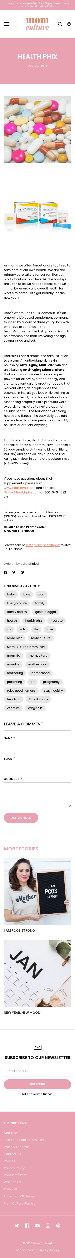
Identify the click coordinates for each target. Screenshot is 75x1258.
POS (18, 1250)
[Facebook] (27, 1225)
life (36, 629)
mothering (15, 673)
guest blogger (45, 612)
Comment (11, 779)
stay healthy (53, 690)
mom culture (41, 638)
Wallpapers (12, 1182)
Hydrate (56, 620)
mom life (13, 655)
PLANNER (10, 1189)
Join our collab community (24, 1140)
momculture (38, 655)
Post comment (21, 818)
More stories (21, 848)
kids (22, 629)
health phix (33, 620)
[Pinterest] (58, 1225)
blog (26, 594)
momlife (13, 664)
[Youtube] (37, 1225)
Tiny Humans (38, 699)
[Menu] (6, 24)
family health (17, 612)
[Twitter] (16, 1225)
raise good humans (21, 690)
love (50, 629)
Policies (9, 1161)
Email (8, 759)
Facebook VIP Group (19, 1196)
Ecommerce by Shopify (43, 1250)
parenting (14, 682)
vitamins (13, 708)
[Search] (60, 24)
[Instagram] (48, 1225)
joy (9, 629)
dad (41, 594)
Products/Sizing (15, 1175)
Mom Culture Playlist (19, 1203)
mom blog (14, 638)
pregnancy (51, 682)
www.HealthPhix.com (19, 488)
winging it (35, 708)
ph (32, 682)
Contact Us (12, 1154)
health (12, 620)
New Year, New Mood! (22, 1012)
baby (11, 594)
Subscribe (37, 1084)
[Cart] (69, 24)
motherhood (37, 664)
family (39, 603)
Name (8, 738)
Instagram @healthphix (43, 545)
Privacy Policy (14, 1168)
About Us (11, 1133)
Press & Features (16, 1147)
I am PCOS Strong (19, 930)
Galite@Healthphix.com (22, 492)
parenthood (40, 673)
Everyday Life (17, 603)
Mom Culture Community (26, 647)
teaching (13, 699)
